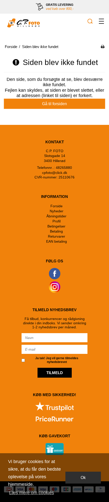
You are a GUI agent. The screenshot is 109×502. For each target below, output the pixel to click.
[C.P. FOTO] (23, 23)
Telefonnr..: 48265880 (54, 168)
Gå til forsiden (54, 104)
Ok (83, 477)
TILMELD (54, 373)
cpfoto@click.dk (54, 173)
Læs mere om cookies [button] (31, 492)
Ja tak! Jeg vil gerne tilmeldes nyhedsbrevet (56, 360)
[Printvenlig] (102, 46)
